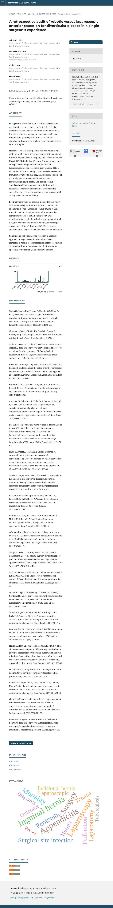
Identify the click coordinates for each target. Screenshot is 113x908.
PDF (75, 42)
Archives (21, 14)
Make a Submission (21, 743)
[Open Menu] (3, 3)
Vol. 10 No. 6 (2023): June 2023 (42, 14)
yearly (60, 291)
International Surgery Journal (22, 3)
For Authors (14, 765)
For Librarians (15, 769)
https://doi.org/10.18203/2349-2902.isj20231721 (36, 91)
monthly (51, 291)
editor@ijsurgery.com (45, 897)
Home (12, 14)
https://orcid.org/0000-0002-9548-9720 (22, 60)
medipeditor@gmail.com (21, 897)
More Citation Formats (84, 104)
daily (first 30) (41, 291)
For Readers (14, 761)
